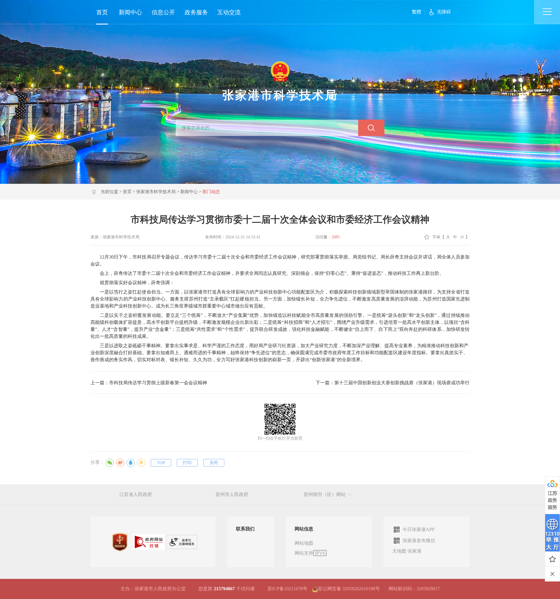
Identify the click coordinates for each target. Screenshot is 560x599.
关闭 (213, 462)
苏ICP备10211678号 (287, 588)
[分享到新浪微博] (120, 463)
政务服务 (196, 12)
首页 (102, 12)
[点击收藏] (552, 559)
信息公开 (163, 12)
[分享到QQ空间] (141, 463)
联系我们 (245, 528)
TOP (161, 462)
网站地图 (304, 543)
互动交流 (229, 12)
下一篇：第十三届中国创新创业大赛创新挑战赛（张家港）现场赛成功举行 (393, 382)
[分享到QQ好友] (131, 463)
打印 (187, 462)
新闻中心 (130, 12)
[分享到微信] (110, 463)
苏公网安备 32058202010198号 (349, 588)
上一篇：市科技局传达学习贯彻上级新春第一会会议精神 (148, 382)
